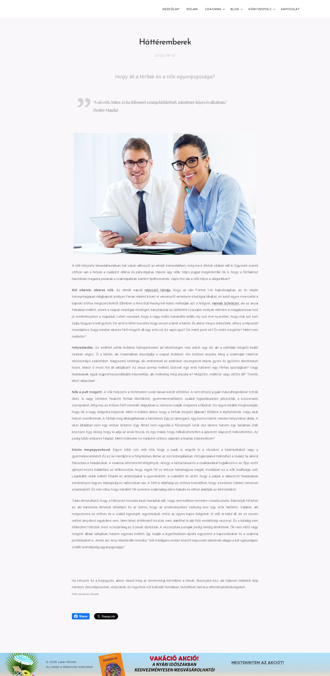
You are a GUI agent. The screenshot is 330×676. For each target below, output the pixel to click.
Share (83, 616)
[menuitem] (172, 9)
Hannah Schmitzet (225, 303)
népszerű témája (157, 290)
